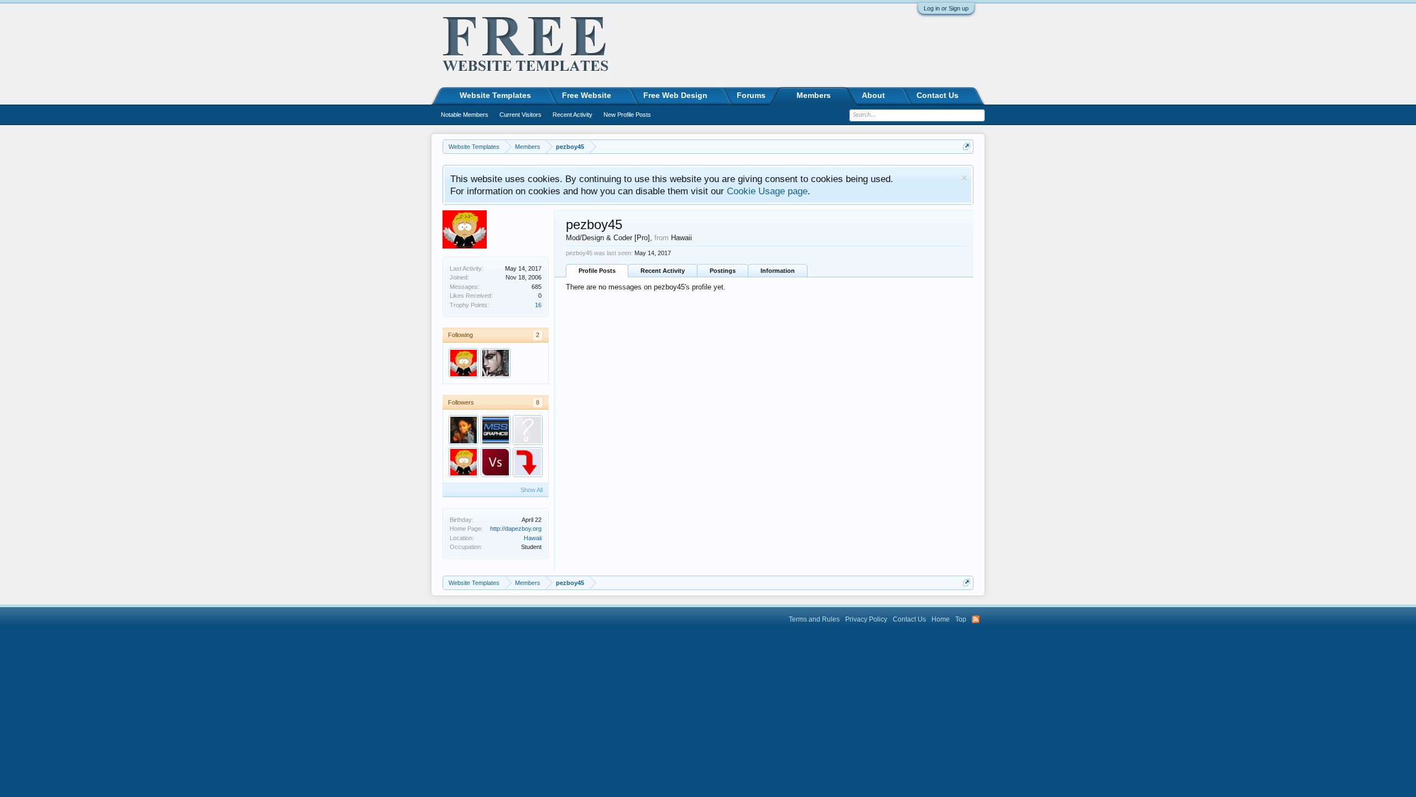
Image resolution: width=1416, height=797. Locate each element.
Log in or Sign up (946, 8)
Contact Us (938, 95)
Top (960, 619)
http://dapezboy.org (516, 528)
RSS (976, 619)
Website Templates (495, 95)
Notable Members (464, 114)
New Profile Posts (627, 114)
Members (813, 95)
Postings (723, 270)
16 (538, 305)
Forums (751, 95)
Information (778, 270)
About (873, 95)
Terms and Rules (814, 619)
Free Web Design (675, 95)
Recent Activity (663, 270)
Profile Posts (597, 270)
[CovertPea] (496, 430)
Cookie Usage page (767, 190)
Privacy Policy (866, 619)
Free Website (586, 95)
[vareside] (496, 462)
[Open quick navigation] (966, 146)
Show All (531, 490)
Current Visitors (520, 114)
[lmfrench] (496, 363)
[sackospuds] (528, 430)
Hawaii (533, 538)
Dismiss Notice (964, 178)
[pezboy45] (463, 363)
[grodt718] (528, 462)
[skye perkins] (463, 430)
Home (940, 619)
